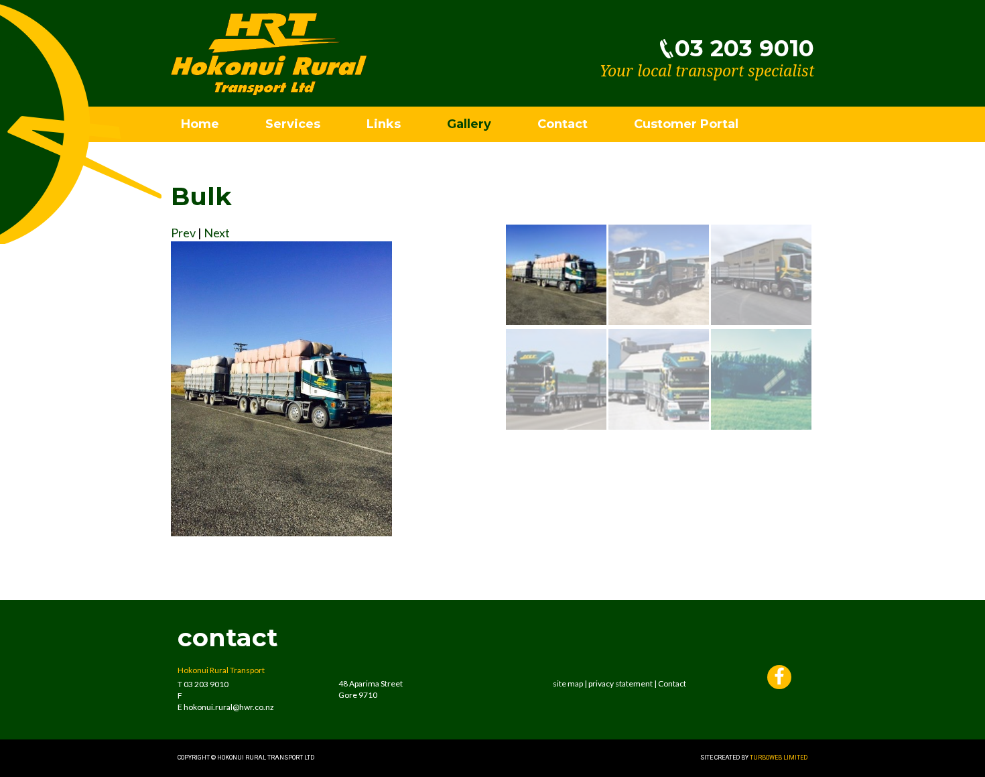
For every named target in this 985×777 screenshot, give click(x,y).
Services (292, 124)
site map (568, 683)
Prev (183, 232)
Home (200, 124)
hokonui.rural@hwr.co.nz (229, 707)
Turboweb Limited (778, 757)
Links (384, 124)
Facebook (779, 678)
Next (217, 232)
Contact (562, 124)
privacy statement (620, 683)
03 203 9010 (744, 48)
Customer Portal (686, 124)
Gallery (469, 124)
